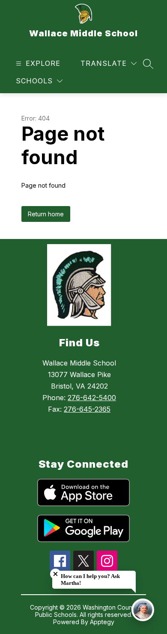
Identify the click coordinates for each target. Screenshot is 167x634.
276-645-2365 (87, 409)
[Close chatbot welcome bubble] (55, 574)
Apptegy (102, 621)
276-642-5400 (92, 397)
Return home (46, 214)
